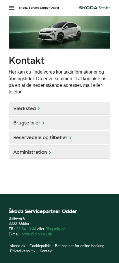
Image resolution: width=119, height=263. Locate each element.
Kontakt (46, 251)
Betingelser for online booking (79, 246)
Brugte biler (26, 123)
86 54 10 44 (26, 229)
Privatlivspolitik (23, 251)
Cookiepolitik (40, 246)
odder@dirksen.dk (37, 234)
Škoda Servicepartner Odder (39, 7)
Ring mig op (55, 229)
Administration (30, 152)
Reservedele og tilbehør (40, 137)
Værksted (24, 108)
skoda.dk (17, 246)
